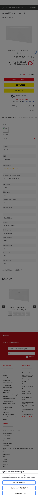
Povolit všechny (19, 482)
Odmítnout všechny (19, 493)
